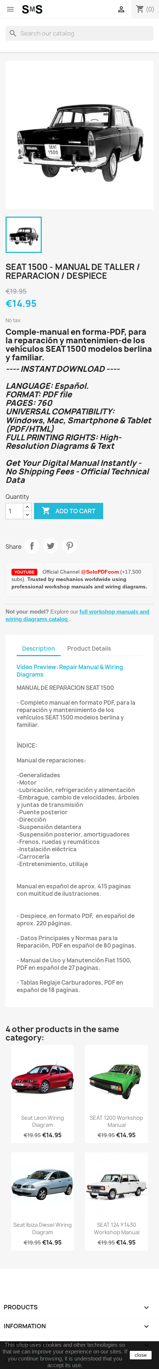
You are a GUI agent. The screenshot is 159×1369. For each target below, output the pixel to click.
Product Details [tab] (89, 648)
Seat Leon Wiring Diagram (42, 1121)
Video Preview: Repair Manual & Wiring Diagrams (70, 670)
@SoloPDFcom (100, 572)
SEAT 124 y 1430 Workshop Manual (116, 1228)
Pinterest (69, 545)
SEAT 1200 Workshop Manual (116, 1121)
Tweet (50, 545)
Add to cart (68, 510)
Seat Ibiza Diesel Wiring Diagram (42, 1228)
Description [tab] (38, 648)
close (141, 1355)
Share (31, 545)
